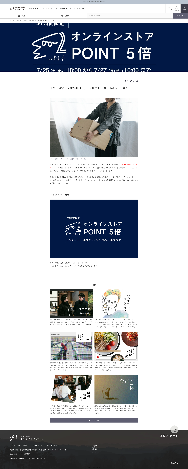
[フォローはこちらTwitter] (167, 436)
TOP (11, 20)
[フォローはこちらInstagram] (161, 436)
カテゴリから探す (49, 8)
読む (67, 16)
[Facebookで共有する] (125, 81)
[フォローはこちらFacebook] (164, 436)
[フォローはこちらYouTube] (174, 435)
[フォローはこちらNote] (177, 436)
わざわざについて (79, 8)
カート (185, 9)
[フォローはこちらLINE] (171, 436)
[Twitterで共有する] (128, 81)
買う (24, 16)
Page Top (174, 463)
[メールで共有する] (134, 81)
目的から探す (64, 8)
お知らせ (16, 20)
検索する (182, 15)
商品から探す (33, 8)
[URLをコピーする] (137, 81)
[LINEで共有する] (131, 81)
